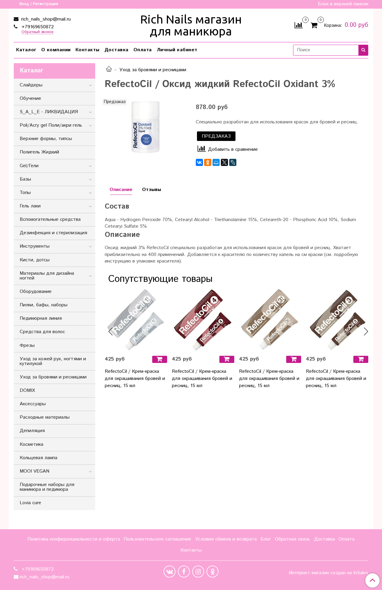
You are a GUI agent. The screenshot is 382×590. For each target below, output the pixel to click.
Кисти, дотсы (35, 260)
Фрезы (27, 345)
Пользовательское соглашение (157, 539)
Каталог (26, 49)
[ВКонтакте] (199, 162)
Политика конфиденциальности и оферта (73, 539)
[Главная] (109, 69)
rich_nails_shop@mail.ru (45, 19)
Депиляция (32, 430)
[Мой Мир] (216, 162)
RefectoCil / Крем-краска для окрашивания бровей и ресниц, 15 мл (135, 378)
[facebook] (184, 571)
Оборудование (36, 291)
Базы (25, 179)
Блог (266, 539)
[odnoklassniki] (212, 571)
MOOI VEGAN (34, 471)
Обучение (30, 98)
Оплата (142, 49)
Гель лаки (30, 206)
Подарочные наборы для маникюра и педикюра (47, 487)
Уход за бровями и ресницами (152, 69)
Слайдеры (31, 85)
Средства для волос (42, 331)
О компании (56, 49)
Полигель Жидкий (39, 152)
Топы (25, 192)
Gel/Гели (29, 165)
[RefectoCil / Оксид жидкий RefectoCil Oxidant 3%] (145, 127)
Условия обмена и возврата (226, 539)
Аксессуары (33, 403)
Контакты (88, 49)
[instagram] (198, 571)
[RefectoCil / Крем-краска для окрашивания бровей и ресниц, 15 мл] (136, 320)
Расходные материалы (45, 417)
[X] (224, 162)
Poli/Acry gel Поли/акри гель (51, 125)
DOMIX (27, 390)
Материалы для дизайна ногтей (47, 276)
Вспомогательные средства (50, 219)
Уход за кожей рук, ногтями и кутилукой (53, 361)
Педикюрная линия (41, 318)
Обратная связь (292, 539)
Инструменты (35, 246)
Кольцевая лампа (38, 457)
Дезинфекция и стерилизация (53, 232)
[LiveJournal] (232, 162)
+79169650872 (37, 27)
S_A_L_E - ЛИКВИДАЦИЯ (49, 111)
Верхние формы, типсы (46, 138)
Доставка (116, 49)
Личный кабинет (177, 49)
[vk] (169, 571)
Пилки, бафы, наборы (43, 305)
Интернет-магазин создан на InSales (328, 573)
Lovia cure (30, 502)
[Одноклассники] (207, 162)
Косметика (31, 444)
